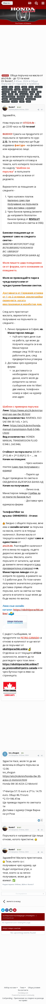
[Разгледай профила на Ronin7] (4, 108)
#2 (42, 755)
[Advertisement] (23, 49)
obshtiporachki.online (15, 649)
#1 (42, 109)
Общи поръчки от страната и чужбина (20, 82)
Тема (22, 987)
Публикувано (18, 109)
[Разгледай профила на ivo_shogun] (4, 754)
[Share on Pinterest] (14, 910)
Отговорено (18, 755)
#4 (42, 852)
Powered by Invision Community (23, 995)
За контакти (23, 990)
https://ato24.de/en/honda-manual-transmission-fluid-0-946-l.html (22, 429)
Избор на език (10, 987)
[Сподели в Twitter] (3, 910)
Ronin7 (9, 81)
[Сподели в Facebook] (7, 910)
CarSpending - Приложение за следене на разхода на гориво (23, 999)
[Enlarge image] (10, 688)
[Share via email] (11, 910)
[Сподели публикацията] (38, 109)
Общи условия (34, 987)
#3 (42, 830)
